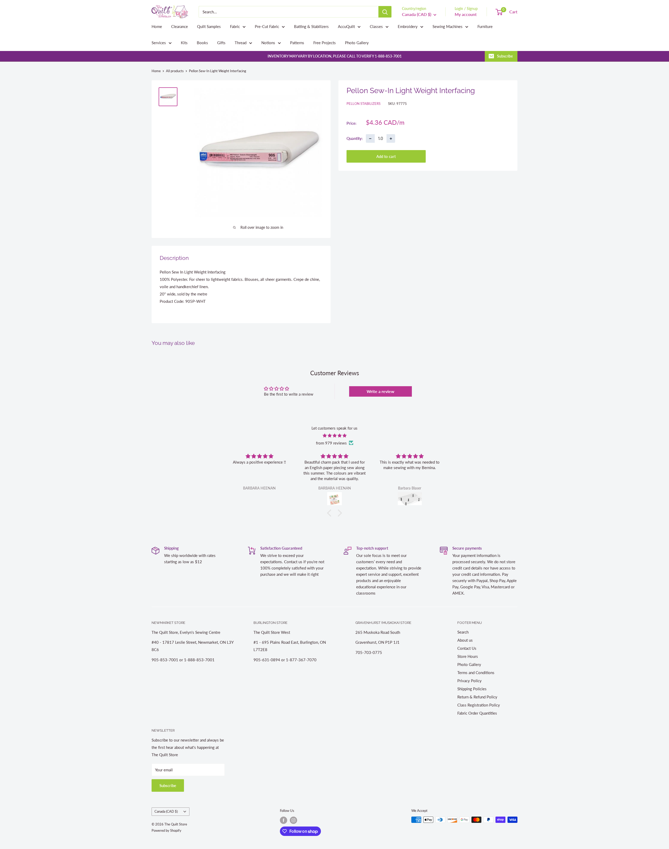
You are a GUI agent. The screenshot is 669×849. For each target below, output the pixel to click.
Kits (184, 42)
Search (463, 632)
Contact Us (466, 648)
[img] (334, 435)
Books (202, 42)
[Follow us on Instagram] (293, 820)
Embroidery (408, 26)
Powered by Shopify (166, 830)
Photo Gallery (357, 42)
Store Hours (467, 656)
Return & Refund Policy (477, 696)
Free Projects (324, 42)
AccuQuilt (346, 26)
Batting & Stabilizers (311, 26)
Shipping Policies (472, 688)
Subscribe (505, 56)
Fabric (235, 26)
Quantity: (355, 138)
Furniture (485, 26)
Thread (240, 42)
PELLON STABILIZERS (363, 103)
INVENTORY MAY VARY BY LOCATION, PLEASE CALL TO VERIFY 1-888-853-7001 (335, 56)
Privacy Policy (469, 680)
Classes (376, 26)
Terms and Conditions (475, 672)
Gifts (221, 42)
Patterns (297, 42)
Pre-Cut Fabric (267, 26)
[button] (330, 513)
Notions (268, 42)
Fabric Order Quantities (477, 713)
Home (157, 26)
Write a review (380, 391)
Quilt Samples (209, 26)
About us (465, 640)
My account (466, 14)
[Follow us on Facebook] (283, 820)
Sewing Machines (447, 26)
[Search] (384, 12)
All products (175, 71)
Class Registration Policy (478, 705)
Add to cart (386, 156)
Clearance (179, 26)
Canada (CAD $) (166, 811)
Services (159, 42)
